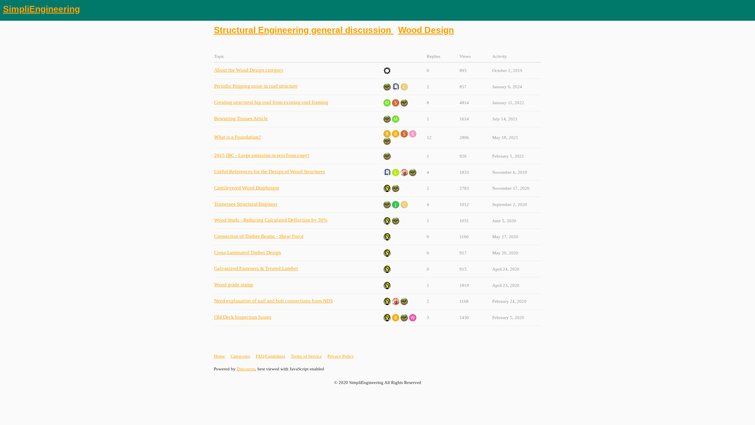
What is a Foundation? (237, 137)
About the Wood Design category (249, 70)
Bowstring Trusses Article (241, 118)
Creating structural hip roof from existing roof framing (271, 102)
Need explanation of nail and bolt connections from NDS (273, 301)
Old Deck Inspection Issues (242, 317)
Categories (240, 356)
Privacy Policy (340, 356)
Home (219, 356)
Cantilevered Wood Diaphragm (246, 188)
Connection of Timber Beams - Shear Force (259, 236)
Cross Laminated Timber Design (247, 252)
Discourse (246, 369)
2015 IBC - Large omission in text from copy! (261, 155)
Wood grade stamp (233, 284)
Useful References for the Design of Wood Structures (269, 171)
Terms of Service (306, 356)
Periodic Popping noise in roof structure (256, 86)
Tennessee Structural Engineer (246, 204)
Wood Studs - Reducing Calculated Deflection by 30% (270, 220)
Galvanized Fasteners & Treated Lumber (256, 268)
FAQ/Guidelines (270, 356)
